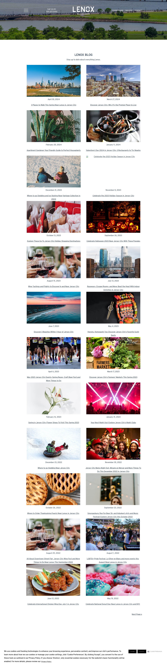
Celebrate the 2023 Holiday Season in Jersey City (113, 196)
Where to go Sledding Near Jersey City (54, 468)
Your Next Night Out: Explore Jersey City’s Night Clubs (113, 423)
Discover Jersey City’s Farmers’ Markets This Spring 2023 (113, 377)
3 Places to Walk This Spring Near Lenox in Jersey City (53, 105)
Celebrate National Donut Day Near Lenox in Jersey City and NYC (113, 604)
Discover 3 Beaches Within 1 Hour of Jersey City (54, 332)
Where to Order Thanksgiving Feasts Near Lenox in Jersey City (54, 513)
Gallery (129, 10)
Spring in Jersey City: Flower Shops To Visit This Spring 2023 (53, 423)
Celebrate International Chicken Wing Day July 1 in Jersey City (54, 604)
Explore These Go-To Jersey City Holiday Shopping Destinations (53, 241)
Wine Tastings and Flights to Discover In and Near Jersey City (53, 287)
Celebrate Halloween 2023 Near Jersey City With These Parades (113, 241)
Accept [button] (132, 651)
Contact (138, 10)
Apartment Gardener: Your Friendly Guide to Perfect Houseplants (54, 150)
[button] (154, 651)
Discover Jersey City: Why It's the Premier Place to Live (113, 105)
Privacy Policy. (46, 662)
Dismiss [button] (141, 651)
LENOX (83, 10)
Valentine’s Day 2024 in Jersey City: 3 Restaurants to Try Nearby (113, 150)
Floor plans (117, 10)
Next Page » (137, 614)
